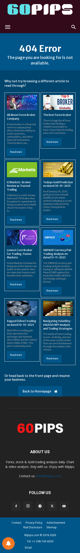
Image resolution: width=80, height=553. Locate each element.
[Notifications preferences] (8, 543)
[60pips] (40, 10)
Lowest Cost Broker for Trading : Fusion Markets (19, 253)
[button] (7, 27)
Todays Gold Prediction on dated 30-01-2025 (58, 184)
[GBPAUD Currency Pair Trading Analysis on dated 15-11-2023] (58, 237)
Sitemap (51, 527)
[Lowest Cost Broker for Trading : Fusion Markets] (22, 237)
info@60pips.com (48, 476)
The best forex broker (57, 115)
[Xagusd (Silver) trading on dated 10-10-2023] (22, 308)
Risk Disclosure (32, 527)
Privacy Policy (34, 523)
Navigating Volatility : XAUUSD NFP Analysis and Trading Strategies (57, 324)
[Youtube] (64, 506)
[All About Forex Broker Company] (22, 102)
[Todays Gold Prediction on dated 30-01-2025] (58, 169)
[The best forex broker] (58, 102)
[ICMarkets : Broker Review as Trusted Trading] (22, 169)
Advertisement (56, 523)
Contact (16, 523)
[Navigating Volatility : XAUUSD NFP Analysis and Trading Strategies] (58, 308)
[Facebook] (16, 506)
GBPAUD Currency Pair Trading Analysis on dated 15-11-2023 (57, 253)
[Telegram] (40, 506)
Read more (16, 152)
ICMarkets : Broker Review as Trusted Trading (19, 186)
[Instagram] (28, 506)
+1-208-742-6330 (42, 541)
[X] (52, 506)
